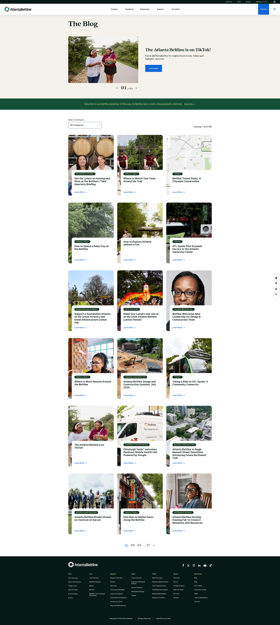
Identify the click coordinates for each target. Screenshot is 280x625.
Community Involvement (118, 598)
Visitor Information (74, 582)
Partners (176, 594)
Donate (112, 582)
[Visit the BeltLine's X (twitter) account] (188, 565)
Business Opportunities (160, 582)
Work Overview (157, 578)
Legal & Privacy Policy (163, 618)
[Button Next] (136, 88)
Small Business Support (160, 590)
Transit (133, 595)
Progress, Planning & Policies (138, 582)
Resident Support (95, 582)
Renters (91, 590)
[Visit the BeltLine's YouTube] (205, 566)
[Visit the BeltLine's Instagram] (194, 565)
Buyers (91, 586)
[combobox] (85, 125)
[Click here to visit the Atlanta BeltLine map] (276, 283)
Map (195, 578)
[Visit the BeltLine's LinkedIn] (199, 565)
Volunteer (113, 586)
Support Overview (116, 578)
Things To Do (72, 586)
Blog (195, 582)
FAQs (196, 594)
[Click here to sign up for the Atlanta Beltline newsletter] (276, 288)
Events (70, 598)
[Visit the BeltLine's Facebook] (183, 565)
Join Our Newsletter (201, 598)
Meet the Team (178, 590)
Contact (197, 601)
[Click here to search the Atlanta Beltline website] (276, 294)
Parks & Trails (72, 590)
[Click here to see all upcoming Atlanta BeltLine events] (276, 278)
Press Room (198, 586)
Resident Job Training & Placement (97, 594)
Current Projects (137, 587)
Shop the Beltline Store (118, 605)
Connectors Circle (116, 601)
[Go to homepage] (18, 9)
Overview (176, 578)
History (175, 582)
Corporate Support (116, 594)
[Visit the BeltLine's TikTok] (210, 565)
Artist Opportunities (159, 586)
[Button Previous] (117, 88)
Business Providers (158, 598)
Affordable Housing (137, 591)
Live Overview (94, 578)
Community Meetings (117, 590)
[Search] (274, 9)
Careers (176, 598)
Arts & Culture (73, 594)
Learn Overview (136, 578)
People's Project (178, 586)
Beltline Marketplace (159, 594)
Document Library (200, 590)
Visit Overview (73, 578)
